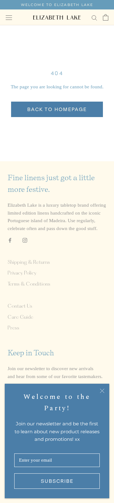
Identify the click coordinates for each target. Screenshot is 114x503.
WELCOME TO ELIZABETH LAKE (57, 5)
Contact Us (20, 306)
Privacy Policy (22, 273)
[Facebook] (10, 240)
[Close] (102, 390)
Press (13, 328)
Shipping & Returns (29, 262)
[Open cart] (105, 17)
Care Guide (20, 317)
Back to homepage (57, 109)
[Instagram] (24, 240)
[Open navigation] (9, 17)
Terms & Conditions (29, 284)
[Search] (94, 17)
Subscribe (57, 481)
